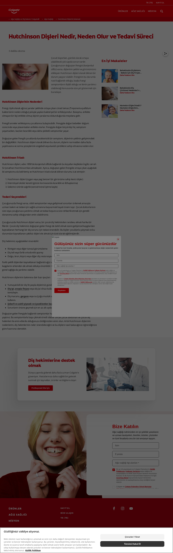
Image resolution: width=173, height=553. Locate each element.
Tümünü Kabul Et (132, 544)
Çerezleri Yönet (132, 537)
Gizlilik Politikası (33, 550)
